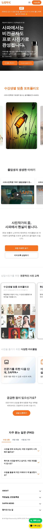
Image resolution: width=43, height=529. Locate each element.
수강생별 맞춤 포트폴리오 (21, 88)
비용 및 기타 (26, 440)
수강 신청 (6, 440)
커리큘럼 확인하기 (10, 63)
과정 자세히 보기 (21, 248)
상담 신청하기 (21, 413)
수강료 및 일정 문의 (26, 63)
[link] (18, 311)
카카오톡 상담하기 (21, 255)
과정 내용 (15, 440)
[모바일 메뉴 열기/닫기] (29, 2)
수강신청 (37, 2)
